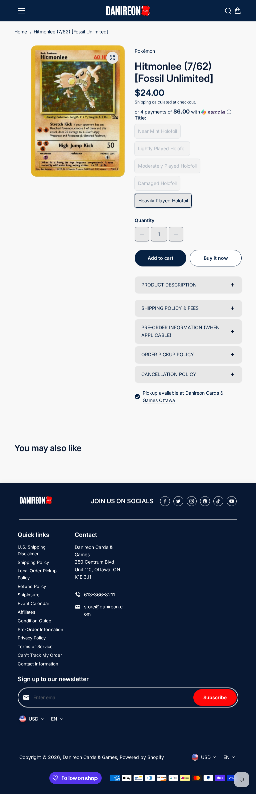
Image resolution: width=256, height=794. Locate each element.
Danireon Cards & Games (90, 757)
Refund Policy (32, 586)
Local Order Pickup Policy (37, 574)
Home (20, 31)
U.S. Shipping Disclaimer (32, 550)
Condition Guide (34, 620)
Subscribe (215, 697)
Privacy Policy (32, 637)
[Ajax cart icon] (238, 11)
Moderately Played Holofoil (167, 166)
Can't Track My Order (40, 655)
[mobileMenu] (21, 10)
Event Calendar (33, 603)
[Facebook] (165, 501)
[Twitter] (178, 501)
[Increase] (176, 234)
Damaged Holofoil (157, 183)
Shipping (143, 102)
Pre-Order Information (40, 629)
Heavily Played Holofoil (163, 200)
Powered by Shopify (142, 757)
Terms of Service (35, 646)
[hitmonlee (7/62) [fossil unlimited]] (112, 57)
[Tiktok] (218, 501)
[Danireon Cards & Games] (128, 11)
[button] (188, 112)
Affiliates (26, 612)
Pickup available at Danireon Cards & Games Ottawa (183, 396)
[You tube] (232, 501)
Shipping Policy (33, 562)
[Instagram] (192, 501)
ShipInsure (29, 594)
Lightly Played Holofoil (162, 148)
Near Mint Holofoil (157, 131)
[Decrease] (142, 234)
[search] (228, 11)
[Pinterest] (205, 501)
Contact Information (38, 663)
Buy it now (216, 258)
